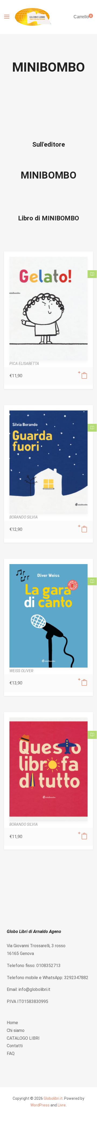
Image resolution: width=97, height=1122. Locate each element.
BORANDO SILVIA (23, 517)
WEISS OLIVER (21, 671)
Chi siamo (16, 1030)
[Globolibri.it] (33, 17)
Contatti (15, 1045)
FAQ (11, 1053)
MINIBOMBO (49, 175)
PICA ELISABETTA (24, 363)
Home (12, 1022)
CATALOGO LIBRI (23, 1038)
